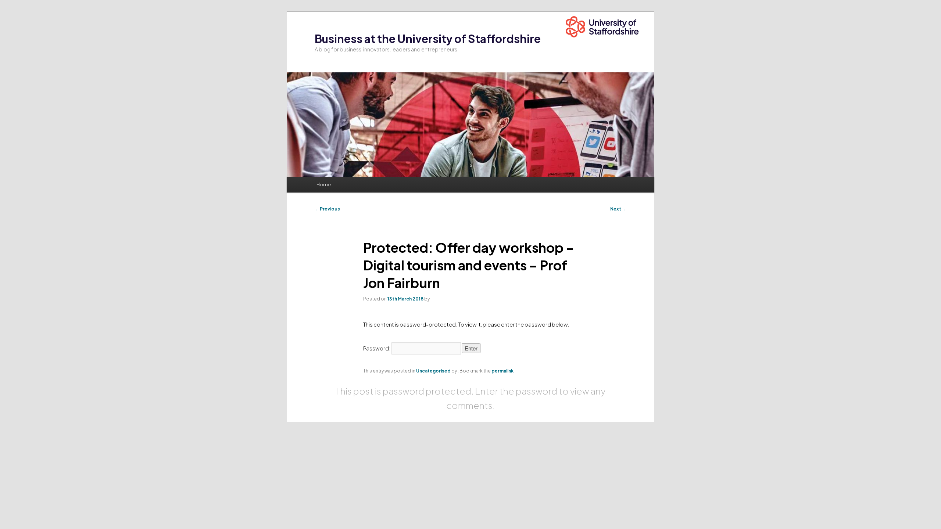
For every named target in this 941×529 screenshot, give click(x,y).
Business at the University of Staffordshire (428, 39)
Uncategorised (433, 371)
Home (323, 184)
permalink (502, 371)
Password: (377, 348)
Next (618, 209)
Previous (327, 209)
